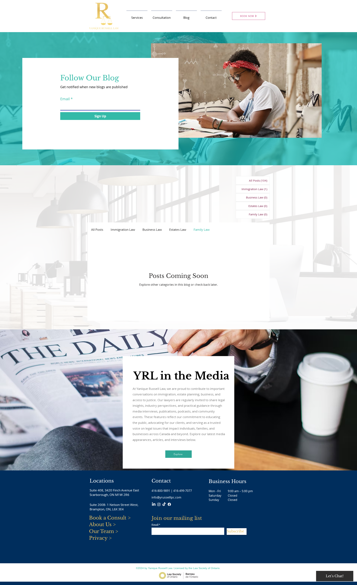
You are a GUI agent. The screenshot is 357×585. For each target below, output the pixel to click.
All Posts (97, 229)
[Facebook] (169, 504)
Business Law (152, 229)
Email (65, 99)
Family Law (202, 229)
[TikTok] (164, 504)
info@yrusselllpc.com (166, 497)
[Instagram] (159, 504)
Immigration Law (123, 229)
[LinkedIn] (154, 504)
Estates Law (177, 229)
